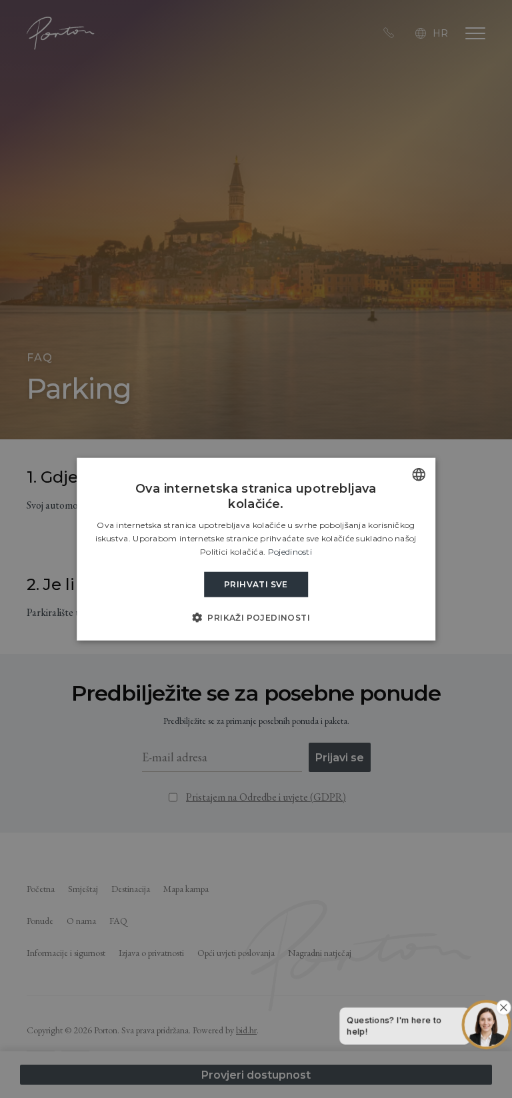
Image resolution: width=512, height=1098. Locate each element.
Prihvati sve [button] (256, 584)
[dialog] (256, 549)
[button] (256, 617)
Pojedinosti (290, 552)
